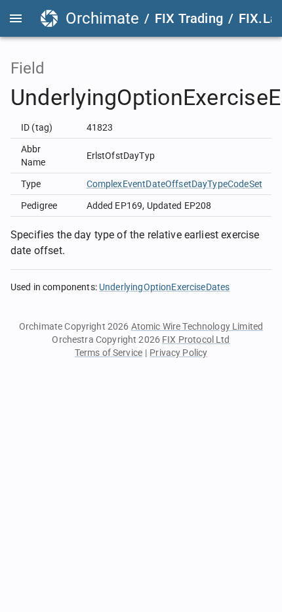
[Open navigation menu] (16, 18)
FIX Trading (189, 18)
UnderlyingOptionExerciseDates (164, 287)
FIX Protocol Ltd (196, 339)
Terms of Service (108, 352)
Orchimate (102, 18)
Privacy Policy (178, 352)
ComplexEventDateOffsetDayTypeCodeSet (174, 184)
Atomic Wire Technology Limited (197, 326)
